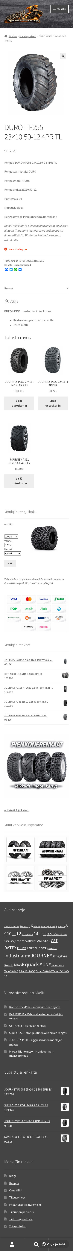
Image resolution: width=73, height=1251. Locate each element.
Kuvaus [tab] (8, 288)
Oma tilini (15, 1190)
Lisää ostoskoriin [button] (19, 403)
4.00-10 (25, 926)
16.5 (49, 934)
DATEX (10, 948)
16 (44, 934)
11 (14, 934)
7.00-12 (61, 926)
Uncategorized (27, 36)
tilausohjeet (17, 583)
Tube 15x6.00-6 (44, 971)
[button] (63, 56)
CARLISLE (30, 941)
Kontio (8, 965)
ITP (27, 956)
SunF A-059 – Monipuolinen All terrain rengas (38, 1033)
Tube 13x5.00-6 (27, 971)
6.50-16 (51, 926)
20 (23, 941)
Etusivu (13, 36)
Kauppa (14, 1183)
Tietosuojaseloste (21, 1219)
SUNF (45, 965)
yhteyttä (48, 583)
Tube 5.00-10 (11, 971)
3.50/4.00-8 (9, 926)
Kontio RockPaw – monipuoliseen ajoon (34, 1007)
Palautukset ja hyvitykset (25, 1205)
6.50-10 (44, 926)
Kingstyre (60, 956)
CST (54, 940)
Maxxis (19, 964)
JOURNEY (41, 955)
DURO (21, 948)
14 (36, 934)
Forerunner (36, 947)
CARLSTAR (42, 941)
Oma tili (12, 1244)
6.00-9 (37, 926)
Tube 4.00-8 (57, 965)
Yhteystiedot (17, 1226)
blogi (12, 1176)
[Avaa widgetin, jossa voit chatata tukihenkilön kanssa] (53, 1244)
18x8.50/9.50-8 (14, 941)
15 (40, 934)
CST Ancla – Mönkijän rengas (27, 1025)
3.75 (17, 926)
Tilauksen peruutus (21, 1212)
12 (18, 933)
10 (9, 934)
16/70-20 (57, 934)
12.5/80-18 (27, 934)
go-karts (52, 948)
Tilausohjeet (17, 1197)
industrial (14, 955)
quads (32, 964)
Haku (36, 1244)
